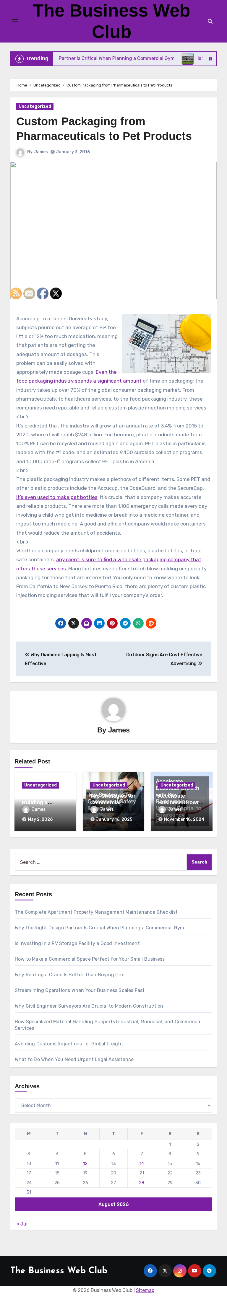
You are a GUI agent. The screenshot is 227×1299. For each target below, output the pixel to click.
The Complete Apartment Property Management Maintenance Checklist (96, 912)
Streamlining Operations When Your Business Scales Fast (80, 990)
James (41, 151)
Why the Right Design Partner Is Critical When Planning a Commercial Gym (99, 928)
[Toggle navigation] (15, 21)
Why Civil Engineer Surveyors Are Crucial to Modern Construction (89, 1006)
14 (142, 1163)
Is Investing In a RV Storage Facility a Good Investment (77, 943)
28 (141, 1182)
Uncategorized (35, 106)
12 (85, 1163)
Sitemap (145, 1290)
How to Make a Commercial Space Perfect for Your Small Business (90, 959)
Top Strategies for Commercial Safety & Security (112, 802)
